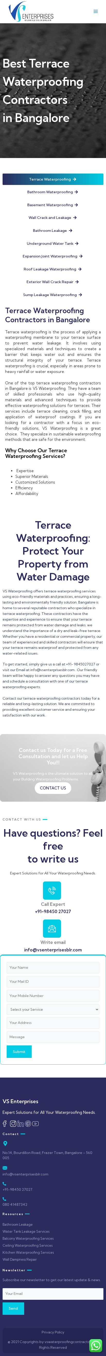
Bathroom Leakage (18, 1224)
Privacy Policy (53, 1332)
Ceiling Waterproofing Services (27, 1245)
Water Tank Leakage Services (26, 1231)
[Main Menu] (96, 11)
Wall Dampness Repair (20, 1259)
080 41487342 (15, 1204)
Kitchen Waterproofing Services (28, 1252)
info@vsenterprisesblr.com (53, 949)
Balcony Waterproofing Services (28, 1238)
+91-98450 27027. (18, 1189)
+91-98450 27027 (53, 911)
